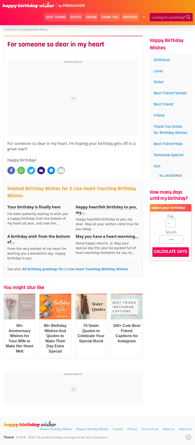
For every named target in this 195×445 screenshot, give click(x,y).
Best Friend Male (168, 144)
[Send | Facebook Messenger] (51, 170)
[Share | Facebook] (11, 170)
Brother (130, 17)
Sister (75, 17)
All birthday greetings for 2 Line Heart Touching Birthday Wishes (75, 269)
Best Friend (56, 17)
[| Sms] (41, 170)
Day (170, 216)
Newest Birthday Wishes (56, 429)
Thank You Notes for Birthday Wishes (170, 129)
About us (169, 429)
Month (171, 232)
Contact (118, 429)
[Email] (61, 170)
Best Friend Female (170, 93)
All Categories (170, 176)
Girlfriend (162, 60)
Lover (158, 71)
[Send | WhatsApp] (21, 170)
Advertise (185, 429)
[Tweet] (31, 170)
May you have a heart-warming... (107, 236)
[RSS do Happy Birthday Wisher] (188, 437)
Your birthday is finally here (33, 207)
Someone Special (168, 155)
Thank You (109, 17)
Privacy (132, 429)
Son (157, 166)
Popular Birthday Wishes (92, 429)
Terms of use (150, 429)
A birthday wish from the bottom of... (38, 239)
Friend (91, 17)
